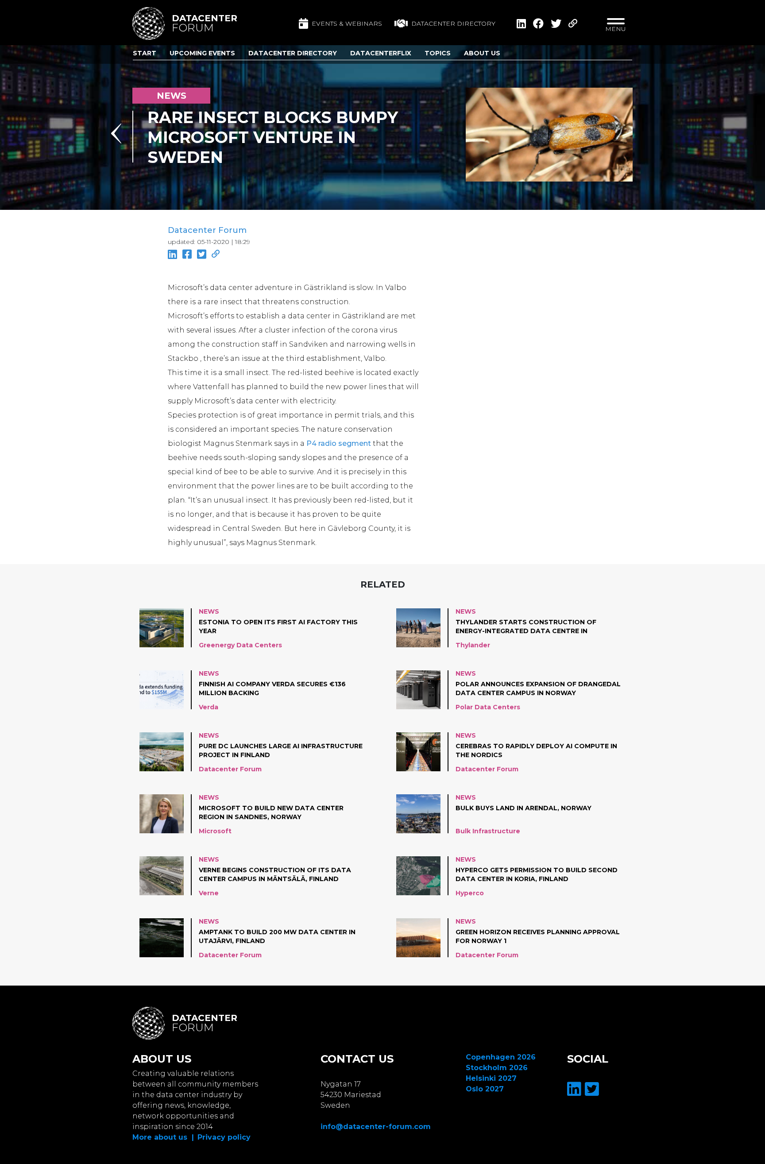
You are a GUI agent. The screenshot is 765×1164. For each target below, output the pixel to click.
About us (482, 53)
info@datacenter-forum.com (376, 1126)
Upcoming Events (202, 53)
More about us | (163, 1137)
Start (144, 53)
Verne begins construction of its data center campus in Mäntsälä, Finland (275, 874)
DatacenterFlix (380, 53)
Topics (438, 53)
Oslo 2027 (485, 1089)
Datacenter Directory (292, 53)
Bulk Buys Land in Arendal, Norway (523, 808)
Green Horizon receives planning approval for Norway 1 (538, 936)
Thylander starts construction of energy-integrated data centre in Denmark (526, 627)
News (209, 611)
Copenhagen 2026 (501, 1057)
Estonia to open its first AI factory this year (278, 626)
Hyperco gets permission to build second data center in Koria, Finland (537, 874)
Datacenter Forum (207, 230)
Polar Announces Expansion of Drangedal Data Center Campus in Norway (538, 688)
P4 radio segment (338, 443)
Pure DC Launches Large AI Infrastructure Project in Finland (281, 750)
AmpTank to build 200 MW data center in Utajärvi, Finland (277, 936)
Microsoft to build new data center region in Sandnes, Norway (271, 812)
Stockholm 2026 (497, 1067)
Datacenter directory (453, 23)
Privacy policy (224, 1137)
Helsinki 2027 (491, 1078)
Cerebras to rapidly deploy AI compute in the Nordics (536, 750)
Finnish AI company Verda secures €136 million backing (272, 688)
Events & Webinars (347, 23)
